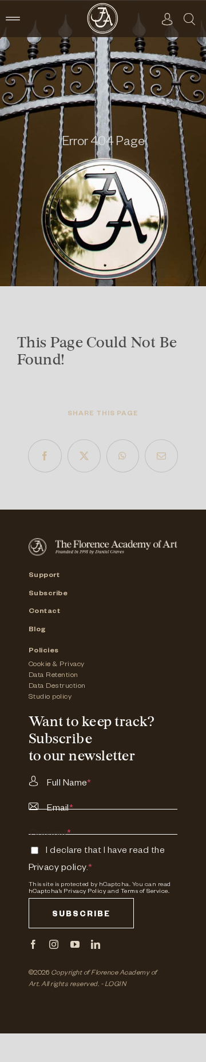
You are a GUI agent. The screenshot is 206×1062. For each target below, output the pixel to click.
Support (44, 576)
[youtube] (75, 944)
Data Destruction (57, 687)
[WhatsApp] (123, 455)
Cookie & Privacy (57, 665)
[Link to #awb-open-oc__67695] (189, 19)
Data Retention (53, 676)
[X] (84, 455)
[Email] (161, 455)
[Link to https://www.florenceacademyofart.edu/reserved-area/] (167, 19)
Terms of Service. (145, 891)
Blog (37, 630)
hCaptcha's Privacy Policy (67, 891)
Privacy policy (57, 869)
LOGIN (115, 985)
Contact (45, 612)
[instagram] (54, 944)
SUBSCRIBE (81, 915)
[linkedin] (96, 944)
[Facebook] (45, 455)
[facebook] (33, 944)
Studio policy (50, 698)
